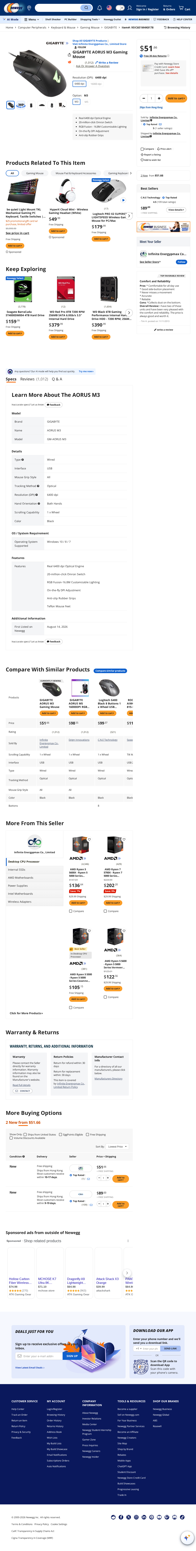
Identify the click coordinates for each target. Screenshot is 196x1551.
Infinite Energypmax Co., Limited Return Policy (69, 1085)
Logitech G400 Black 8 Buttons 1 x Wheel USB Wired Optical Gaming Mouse (109, 703)
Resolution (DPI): (89, 77)
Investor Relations (91, 1418)
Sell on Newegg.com (128, 1414)
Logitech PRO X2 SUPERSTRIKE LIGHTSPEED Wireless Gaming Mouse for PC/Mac (112, 217)
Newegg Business (162, 1409)
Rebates (122, 1454)
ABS (155, 1420)
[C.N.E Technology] (81, 1194)
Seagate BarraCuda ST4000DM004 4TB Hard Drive (25, 313)
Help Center (17, 1409)
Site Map (122, 1443)
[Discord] (174, 1517)
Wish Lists (52, 1437)
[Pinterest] (151, 1517)
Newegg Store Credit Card (131, 1477)
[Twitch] (167, 1517)
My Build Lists (54, 1443)
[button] (29, 8)
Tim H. (144, 321)
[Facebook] (121, 1517)
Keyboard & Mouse (63, 27)
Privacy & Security (21, 1432)
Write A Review (164, 329)
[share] (69, 55)
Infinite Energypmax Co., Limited (49, 743)
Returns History (55, 1426)
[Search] (86, 8)
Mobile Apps (124, 1460)
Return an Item (19, 1420)
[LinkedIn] (143, 1517)
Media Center (89, 1424)
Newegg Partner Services (131, 1426)
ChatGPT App (125, 1466)
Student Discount (127, 1472)
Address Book (54, 1432)
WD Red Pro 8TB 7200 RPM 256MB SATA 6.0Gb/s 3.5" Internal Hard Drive (67, 315)
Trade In (122, 1495)
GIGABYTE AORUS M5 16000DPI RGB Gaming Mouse (78, 703)
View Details (175, 209)
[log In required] (89, 839)
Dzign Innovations (79, 740)
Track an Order (19, 1414)
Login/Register (54, 1409)
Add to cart (176, 98)
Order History (54, 1420)
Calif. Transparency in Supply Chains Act (32, 1531)
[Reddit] (69, 62)
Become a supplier (127, 1409)
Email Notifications (57, 1454)
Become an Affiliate (128, 1432)
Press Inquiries (90, 1445)
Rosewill (157, 1426)
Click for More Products (25, 1013)
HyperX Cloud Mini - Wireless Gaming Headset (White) (68, 211)
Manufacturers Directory (108, 1078)
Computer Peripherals (32, 27)
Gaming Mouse (90, 27)
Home (9, 27)
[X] (128, 1517)
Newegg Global (161, 1414)
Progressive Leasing (128, 1489)
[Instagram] (136, 1517)
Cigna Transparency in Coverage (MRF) (32, 1538)
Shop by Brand (125, 1449)
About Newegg (90, 1412)
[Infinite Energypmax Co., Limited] (81, 1168)
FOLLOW (181, 262)
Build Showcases (126, 1483)
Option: (80, 95)
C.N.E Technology (108, 740)
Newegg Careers (91, 1451)
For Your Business (127, 1420)
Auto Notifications (56, 1466)
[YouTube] (159, 1517)
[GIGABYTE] (57, 43)
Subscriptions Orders (58, 1460)
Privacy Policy (41, 1524)
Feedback (54, 404)
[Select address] (29, 8)
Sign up (72, 1356)
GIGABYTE (110, 27)
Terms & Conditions (22, 1524)
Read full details (21, 1085)
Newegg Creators (127, 1437)
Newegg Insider (90, 1456)
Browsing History (56, 1414)
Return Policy (18, 1426)
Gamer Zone (89, 1439)
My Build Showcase (57, 1449)
